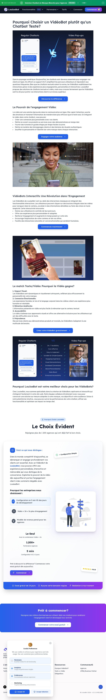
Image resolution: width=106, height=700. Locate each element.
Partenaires (52, 10)
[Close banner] (103, 3)
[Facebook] (4, 686)
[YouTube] (9, 686)
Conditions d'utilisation (11, 692)
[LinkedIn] (17, 686)
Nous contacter (8, 668)
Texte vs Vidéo (60, 671)
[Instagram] (13, 686)
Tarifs (64, 10)
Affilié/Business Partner (88, 671)
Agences (83, 668)
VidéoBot (32, 674)
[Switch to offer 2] (84, 2)
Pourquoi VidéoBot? (62, 668)
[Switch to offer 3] (85, 2)
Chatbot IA (33, 668)
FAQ (23, 692)
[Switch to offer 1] (82, 2)
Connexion (77, 10)
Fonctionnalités (31, 10)
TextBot (31, 671)
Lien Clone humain (35, 676)
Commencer (92, 10)
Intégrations (59, 674)
